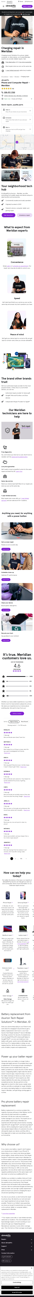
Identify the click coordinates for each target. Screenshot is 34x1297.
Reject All (17, 1287)
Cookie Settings (17, 1282)
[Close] (32, 1268)
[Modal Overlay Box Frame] (17, 648)
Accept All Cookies (17, 1292)
